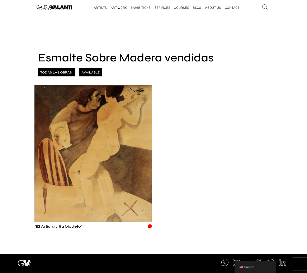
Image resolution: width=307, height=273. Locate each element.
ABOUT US (213, 8)
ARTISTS (100, 8)
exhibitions (141, 8)
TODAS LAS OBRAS (56, 72)
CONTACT (232, 8)
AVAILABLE (90, 72)
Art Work (119, 8)
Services (162, 8)
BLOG (197, 8)
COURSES (181, 8)
